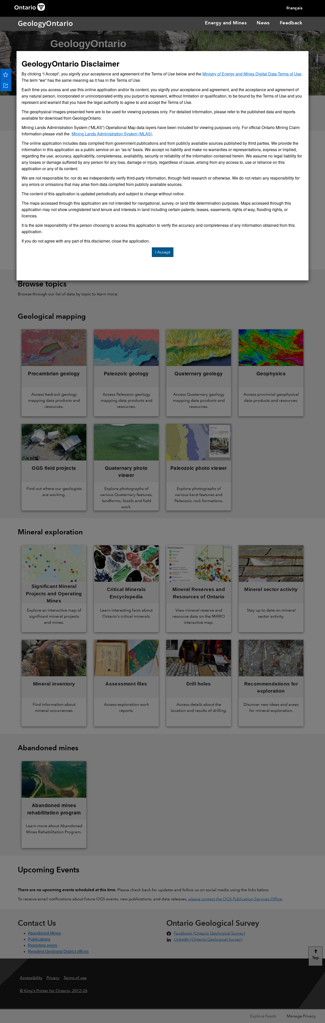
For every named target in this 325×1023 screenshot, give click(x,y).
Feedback (291, 23)
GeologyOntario (24, 23)
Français (294, 8)
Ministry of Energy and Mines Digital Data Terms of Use (251, 74)
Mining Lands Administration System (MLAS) (112, 134)
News (263, 23)
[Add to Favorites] (5, 74)
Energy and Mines (226, 23)
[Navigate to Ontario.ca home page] (31, 6)
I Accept (162, 252)
